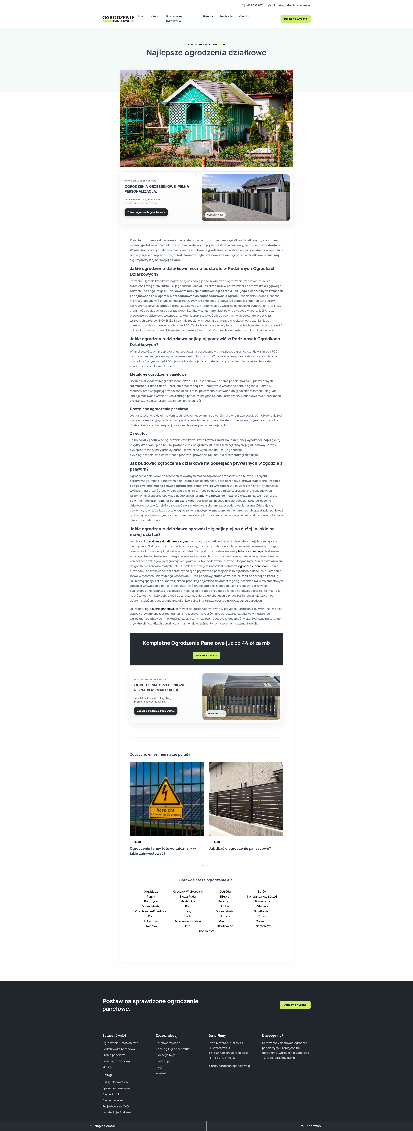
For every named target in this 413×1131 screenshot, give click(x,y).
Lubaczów (151, 921)
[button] (203, 865)
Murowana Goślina (188, 921)
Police (225, 906)
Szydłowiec (262, 911)
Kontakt (244, 16)
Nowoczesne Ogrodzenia (174, 19)
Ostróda (225, 891)
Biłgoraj (225, 896)
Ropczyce (151, 901)
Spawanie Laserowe (116, 1088)
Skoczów (151, 926)
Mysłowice (188, 901)
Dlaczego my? (165, 1055)
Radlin (188, 916)
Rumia (151, 896)
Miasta (107, 1067)
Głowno (262, 906)
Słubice (225, 916)
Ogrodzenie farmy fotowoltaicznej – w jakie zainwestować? (163, 851)
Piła (188, 926)
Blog (226, 44)
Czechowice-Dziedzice (150, 911)
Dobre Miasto (151, 906)
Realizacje (225, 16)
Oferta (155, 16)
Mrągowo (225, 921)
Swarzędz (225, 901)
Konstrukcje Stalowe (116, 1112)
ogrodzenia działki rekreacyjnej (167, 541)
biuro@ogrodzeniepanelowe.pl (292, 5)
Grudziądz (151, 891)
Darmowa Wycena (295, 18)
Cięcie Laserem (113, 1100)
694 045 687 (255, 5)
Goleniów (262, 921)
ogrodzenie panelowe (253, 566)
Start (141, 16)
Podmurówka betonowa (118, 1049)
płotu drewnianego (249, 551)
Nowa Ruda (188, 896)
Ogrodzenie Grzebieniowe (120, 1043)
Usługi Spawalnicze (115, 1082)
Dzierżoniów (262, 926)
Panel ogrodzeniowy (116, 1061)
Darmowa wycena (295, 1005)
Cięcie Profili (111, 1094)
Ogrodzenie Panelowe (202, 44)
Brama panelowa (113, 1055)
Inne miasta (207, 931)
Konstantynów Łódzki (262, 896)
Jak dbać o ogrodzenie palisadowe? (240, 848)
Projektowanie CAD (115, 1106)
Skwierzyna (262, 901)
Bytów (262, 891)
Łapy (188, 911)
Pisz (188, 906)
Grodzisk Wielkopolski (188, 891)
